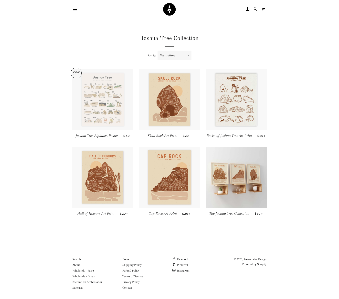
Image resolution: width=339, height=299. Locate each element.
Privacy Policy (131, 282)
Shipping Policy (132, 265)
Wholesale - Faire (83, 270)
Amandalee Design (255, 259)
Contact (127, 287)
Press (125, 259)
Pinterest (182, 265)
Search (76, 259)
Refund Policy (130, 270)
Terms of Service (132, 276)
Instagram (183, 270)
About (76, 265)
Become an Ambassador (87, 282)
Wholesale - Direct (83, 276)
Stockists (77, 287)
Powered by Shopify (254, 264)
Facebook (182, 259)
